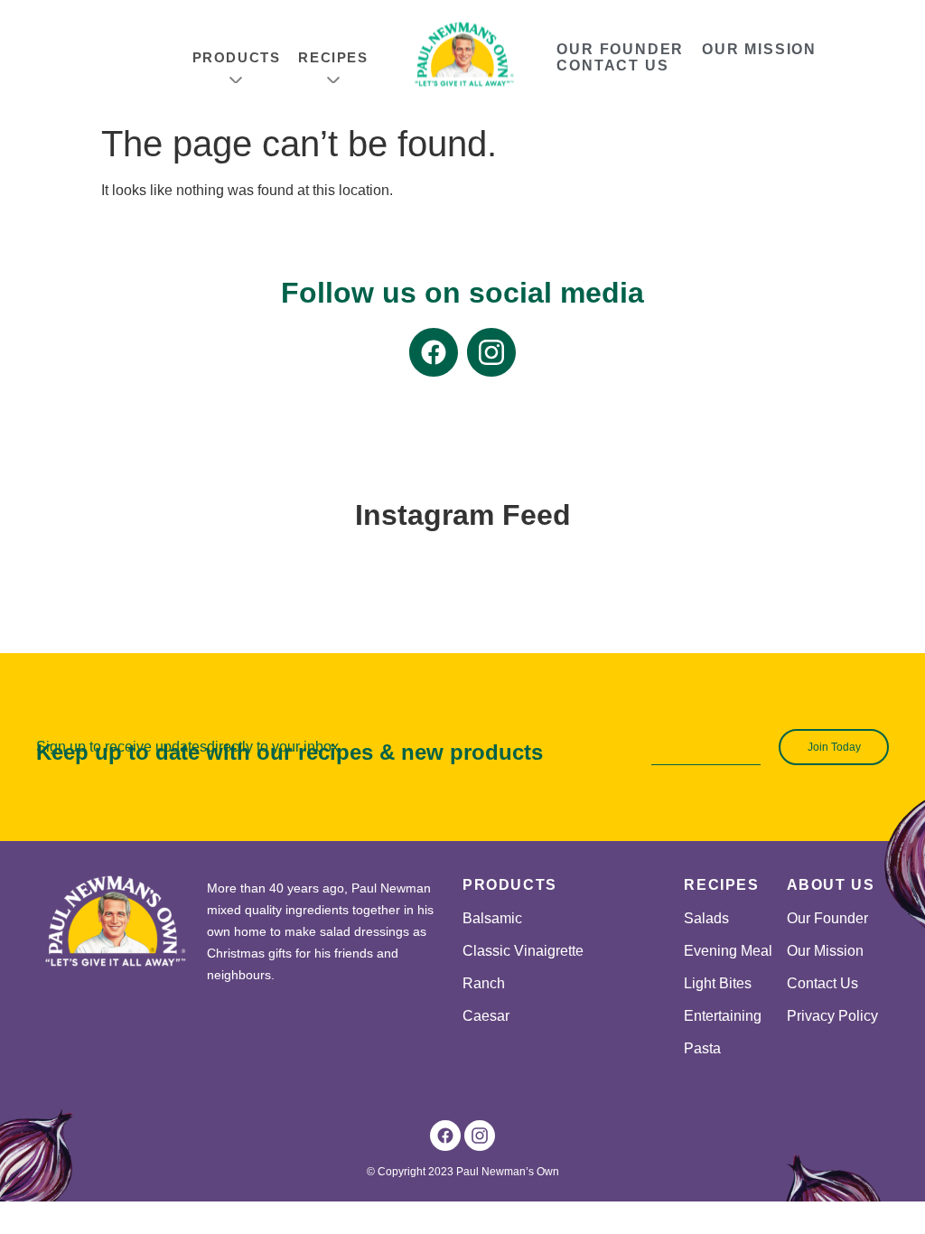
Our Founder (620, 49)
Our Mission (759, 49)
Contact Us (612, 65)
